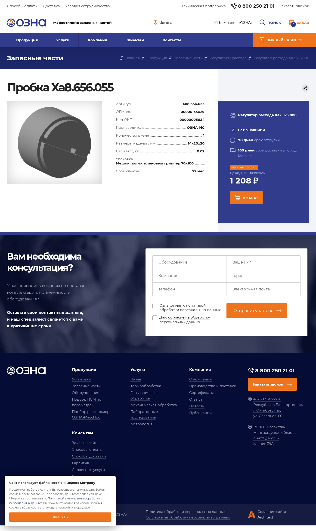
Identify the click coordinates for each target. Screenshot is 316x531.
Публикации (200, 413)
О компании (200, 379)
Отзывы (196, 399)
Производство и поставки (212, 386)
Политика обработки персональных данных (186, 511)
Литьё (135, 379)
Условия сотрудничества (87, 6)
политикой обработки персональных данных (190, 307)
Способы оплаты (22, 6)
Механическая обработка (153, 405)
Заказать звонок (294, 6)
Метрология (141, 424)
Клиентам (134, 40)
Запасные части (86, 386)
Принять (59, 517)
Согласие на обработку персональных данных (188, 517)
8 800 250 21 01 (256, 6)
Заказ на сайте (85, 443)
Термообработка (145, 386)
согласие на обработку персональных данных (184, 319)
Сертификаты (201, 392)
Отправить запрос (253, 310)
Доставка (51, 6)
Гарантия (80, 463)
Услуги (62, 40)
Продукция (27, 40)
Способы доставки (89, 456)
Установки (81, 379)
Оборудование (85, 392)
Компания (97, 40)
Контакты (172, 40)
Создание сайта (271, 511)
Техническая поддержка (204, 6)
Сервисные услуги (88, 469)
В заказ (251, 198)
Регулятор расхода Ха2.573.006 (267, 115)
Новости (196, 406)
